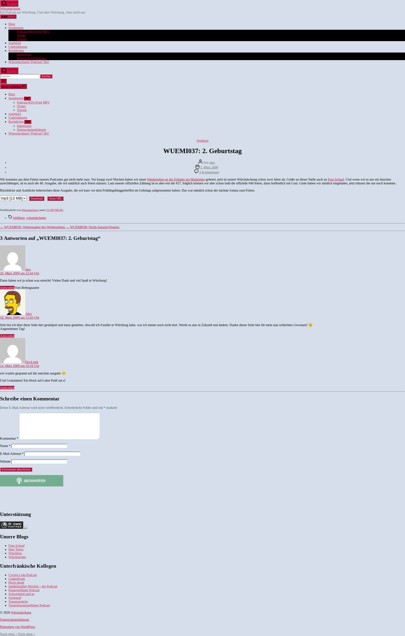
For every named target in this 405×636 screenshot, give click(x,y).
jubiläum (19, 218)
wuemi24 (14, 43)
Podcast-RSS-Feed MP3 (33, 31)
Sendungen (15, 28)
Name (5, 446)
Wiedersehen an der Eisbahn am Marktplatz (176, 179)
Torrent (22, 39)
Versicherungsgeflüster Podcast (29, 605)
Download (37, 198)
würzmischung (36, 218)
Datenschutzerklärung (31, 58)
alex (212, 162)
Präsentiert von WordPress (17, 627)
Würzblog (15, 553)
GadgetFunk (16, 579)
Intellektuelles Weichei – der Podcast (32, 586)
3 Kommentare (209, 172)
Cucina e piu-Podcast (22, 575)
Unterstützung (17, 47)
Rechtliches (16, 50)
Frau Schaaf (336, 179)
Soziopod (14, 598)
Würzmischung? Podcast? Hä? (28, 62)
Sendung (202, 140)
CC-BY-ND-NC (54, 210)
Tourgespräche (18, 601)
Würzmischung (10, 8)
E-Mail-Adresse (12, 453)
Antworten (7, 287)
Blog (11, 24)
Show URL (55, 198)
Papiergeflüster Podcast (23, 590)
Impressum (24, 54)
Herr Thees (15, 549)
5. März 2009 (209, 167)
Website (5, 461)
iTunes (21, 35)
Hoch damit (16, 582)
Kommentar (9, 438)
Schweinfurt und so (21, 594)
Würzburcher (17, 557)
